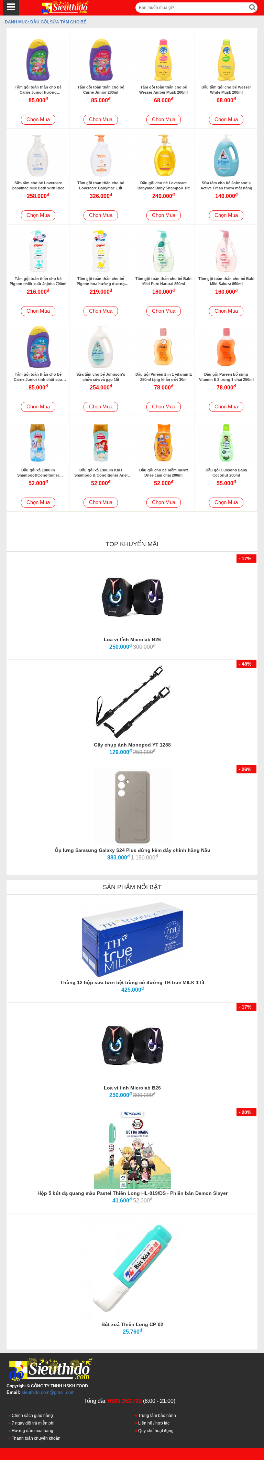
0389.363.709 (125, 1401)
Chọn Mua (38, 119)
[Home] (58, 7)
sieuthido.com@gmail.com (48, 1392)
